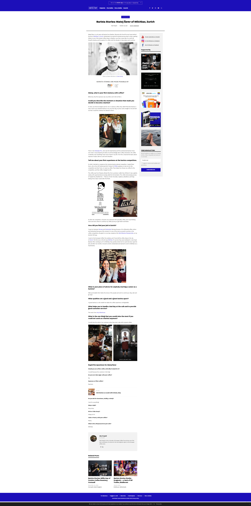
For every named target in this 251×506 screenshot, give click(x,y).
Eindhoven (116, 487)
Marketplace (131, 495)
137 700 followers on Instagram (152, 41)
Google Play (135, 2)
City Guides (110, 8)
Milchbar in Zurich (98, 36)
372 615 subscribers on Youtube (152, 36)
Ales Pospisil (114, 25)
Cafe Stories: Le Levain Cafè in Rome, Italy (108, 392)
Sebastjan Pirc (98, 150)
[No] (249, 504)
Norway (101, 229)
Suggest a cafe (114, 495)
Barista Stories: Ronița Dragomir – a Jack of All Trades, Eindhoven (123, 480)
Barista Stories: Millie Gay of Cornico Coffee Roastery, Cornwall (99, 480)
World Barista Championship (126, 233)
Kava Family (120, 76)
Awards (125, 8)
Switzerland (136, 25)
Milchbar (110, 240)
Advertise (123, 495)
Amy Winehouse (101, 312)
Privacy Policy (136, 498)
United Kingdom (97, 487)
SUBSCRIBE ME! (151, 169)
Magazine (102, 8)
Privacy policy (159, 503)
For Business (104, 495)
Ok (154, 503)
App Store (128, 2)
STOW (115, 166)
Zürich (91, 240)
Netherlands (123, 487)
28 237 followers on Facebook (152, 45)
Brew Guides (118, 8)
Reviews (140, 495)
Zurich (131, 25)
